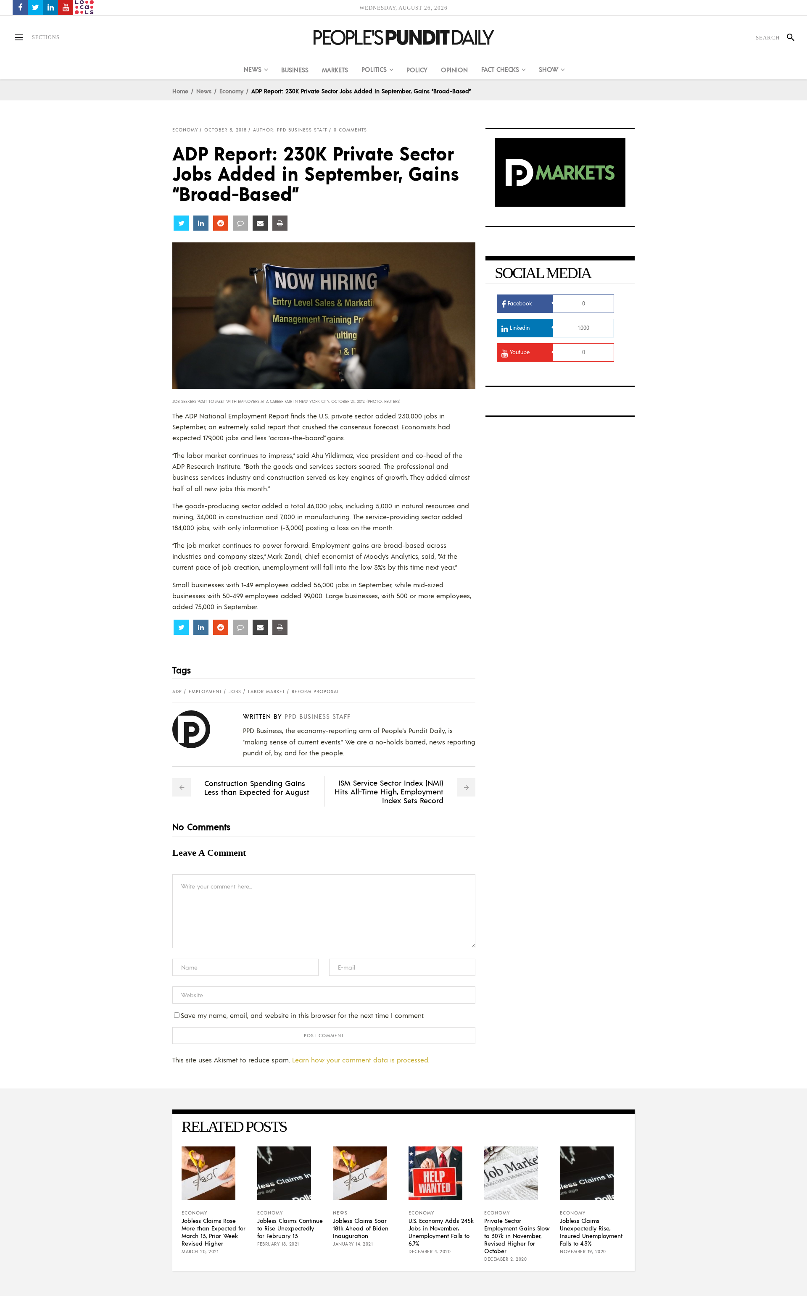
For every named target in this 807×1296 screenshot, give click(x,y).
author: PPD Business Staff (290, 130)
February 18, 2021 (278, 1244)
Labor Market (266, 691)
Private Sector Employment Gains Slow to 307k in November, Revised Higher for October (517, 1235)
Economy (231, 91)
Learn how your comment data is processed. (361, 1059)
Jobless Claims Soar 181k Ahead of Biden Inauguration (360, 1228)
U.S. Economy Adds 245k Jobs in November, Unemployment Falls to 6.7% (441, 1232)
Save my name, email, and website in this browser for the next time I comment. (303, 1015)
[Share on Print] (279, 223)
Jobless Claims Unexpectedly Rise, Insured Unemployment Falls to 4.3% (591, 1232)
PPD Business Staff (318, 716)
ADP (177, 691)
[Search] (787, 37)
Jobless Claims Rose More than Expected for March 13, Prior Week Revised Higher (213, 1232)
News (203, 91)
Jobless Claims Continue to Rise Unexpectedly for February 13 (290, 1228)
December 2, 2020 (505, 1259)
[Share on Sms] (240, 223)
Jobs (235, 691)
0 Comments (350, 130)
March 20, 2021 (200, 1251)
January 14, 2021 (353, 1244)
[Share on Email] (260, 223)
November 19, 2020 (583, 1251)
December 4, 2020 (430, 1251)
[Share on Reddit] (220, 223)
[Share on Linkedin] (200, 223)
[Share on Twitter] (181, 223)
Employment (205, 691)
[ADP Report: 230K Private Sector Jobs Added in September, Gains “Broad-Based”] (197, 729)
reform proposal (316, 691)
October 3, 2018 (225, 130)
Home (180, 91)
